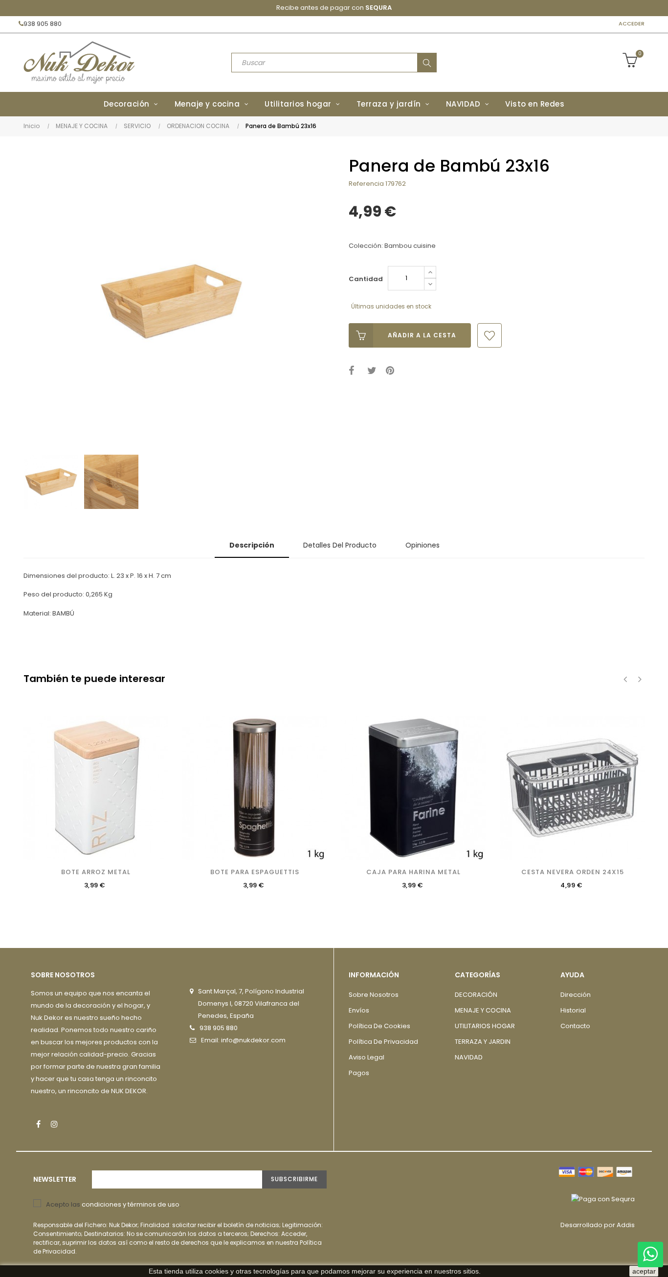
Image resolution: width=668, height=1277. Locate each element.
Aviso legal (366, 1057)
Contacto (575, 1026)
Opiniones (422, 545)
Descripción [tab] (251, 545)
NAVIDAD (469, 1057)
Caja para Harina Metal (413, 872)
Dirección (575, 994)
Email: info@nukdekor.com (243, 1040)
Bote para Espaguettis (254, 872)
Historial (573, 1010)
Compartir (355, 371)
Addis (626, 1225)
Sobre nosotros (374, 994)
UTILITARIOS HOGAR (485, 1026)
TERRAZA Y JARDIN (483, 1041)
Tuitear (373, 371)
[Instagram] (54, 1124)
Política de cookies (379, 1026)
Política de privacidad (383, 1041)
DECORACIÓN (476, 994)
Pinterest (392, 371)
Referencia (366, 183)
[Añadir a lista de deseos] (489, 335)
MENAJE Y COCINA (483, 1010)
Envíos (359, 1010)
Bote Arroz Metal (96, 872)
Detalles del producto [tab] (340, 545)
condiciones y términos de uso (130, 1204)
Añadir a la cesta (422, 335)
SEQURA (378, 7)
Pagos (359, 1073)
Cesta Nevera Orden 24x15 (572, 872)
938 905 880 (42, 23)
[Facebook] (38, 1124)
